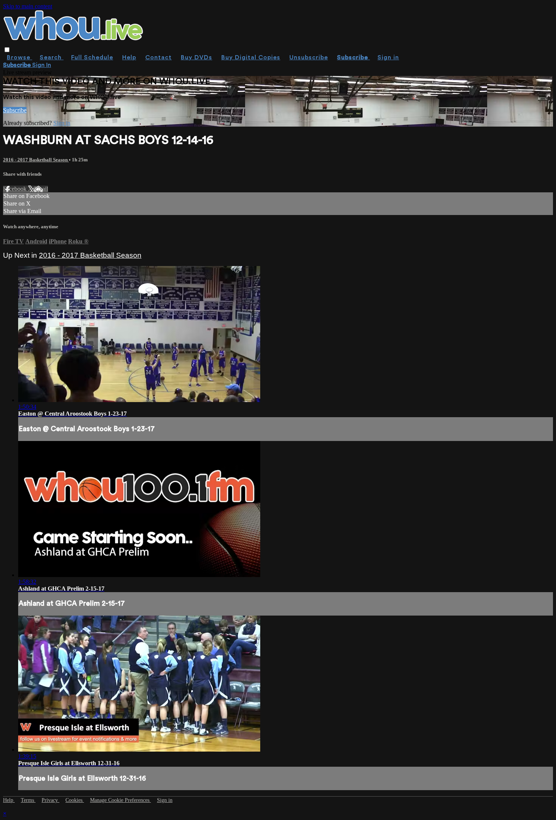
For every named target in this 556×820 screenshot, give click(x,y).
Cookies (74, 800)
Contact (158, 57)
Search (52, 57)
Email (41, 189)
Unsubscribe (308, 57)
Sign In (41, 65)
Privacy (50, 800)
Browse (19, 57)
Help (129, 57)
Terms (28, 800)
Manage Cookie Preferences (120, 800)
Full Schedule (92, 57)
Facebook (15, 189)
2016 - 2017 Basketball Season (36, 159)
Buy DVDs (196, 57)
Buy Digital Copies (250, 57)
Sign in (388, 57)
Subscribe (14, 110)
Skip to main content (27, 6)
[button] (7, 49)
